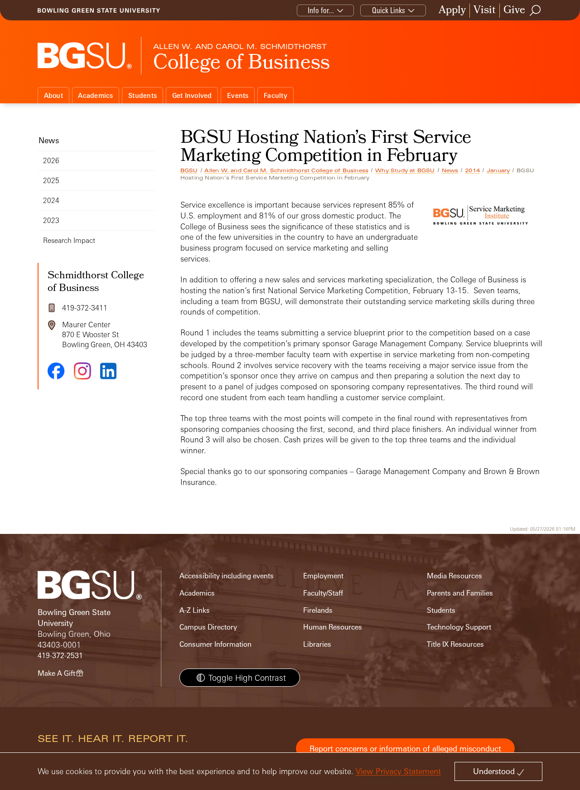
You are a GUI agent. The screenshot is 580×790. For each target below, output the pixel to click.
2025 (51, 180)
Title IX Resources (455, 644)
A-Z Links (194, 610)
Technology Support (459, 627)
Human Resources (332, 627)
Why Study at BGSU (405, 170)
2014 (472, 170)
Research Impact (69, 240)
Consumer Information (215, 644)
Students (142, 95)
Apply (452, 11)
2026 (51, 160)
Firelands (318, 610)
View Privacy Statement (398, 771)
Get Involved (192, 95)
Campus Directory (208, 627)
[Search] (535, 10)
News (450, 170)
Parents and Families (460, 593)
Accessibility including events (226, 576)
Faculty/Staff (323, 593)
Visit (485, 11)
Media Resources (454, 576)
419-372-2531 (60, 655)
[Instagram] (82, 371)
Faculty (275, 95)
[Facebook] (56, 370)
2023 (51, 220)
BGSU (189, 170)
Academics (95, 95)
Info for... (321, 10)
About (53, 95)
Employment (323, 576)
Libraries (317, 644)
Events (238, 95)
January (498, 170)
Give (514, 11)
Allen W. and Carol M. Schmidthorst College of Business (286, 170)
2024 (51, 200)
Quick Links (388, 10)
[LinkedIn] (108, 371)
